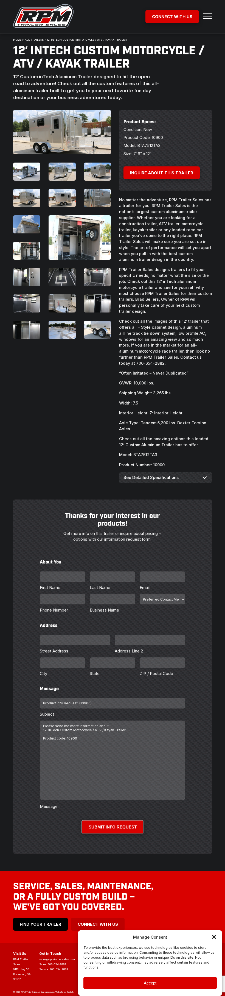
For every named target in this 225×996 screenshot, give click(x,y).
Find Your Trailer (40, 924)
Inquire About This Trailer (161, 172)
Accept (150, 983)
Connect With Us (172, 16)
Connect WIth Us (98, 924)
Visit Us (19, 954)
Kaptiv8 (69, 992)
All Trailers (34, 39)
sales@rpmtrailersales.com (57, 959)
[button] (214, 937)
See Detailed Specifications (151, 477)
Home (17, 39)
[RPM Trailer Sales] (43, 16)
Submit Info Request (113, 827)
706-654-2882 (57, 964)
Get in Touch (50, 954)
